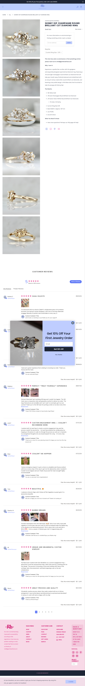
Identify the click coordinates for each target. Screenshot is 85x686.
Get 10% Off (59, 349)
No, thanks (58, 355)
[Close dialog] (72, 322)
